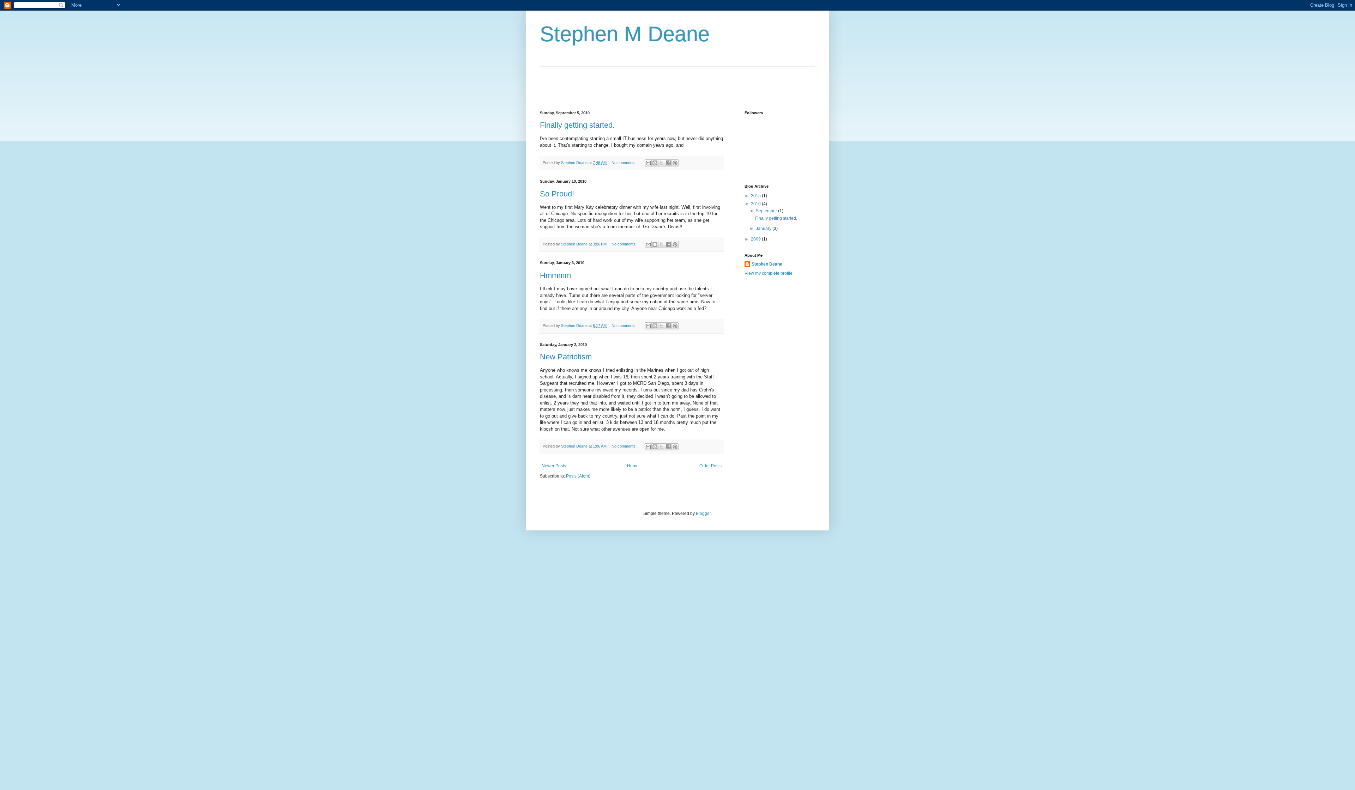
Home (633, 465)
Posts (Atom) (578, 476)
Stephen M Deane (625, 34)
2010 (756, 203)
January (764, 228)
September (767, 210)
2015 (756, 195)
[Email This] (648, 162)
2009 (756, 239)
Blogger (703, 513)
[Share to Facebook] (668, 162)
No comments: (625, 162)
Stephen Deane (767, 264)
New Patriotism (566, 356)
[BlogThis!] (654, 162)
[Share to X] (661, 162)
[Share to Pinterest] (675, 162)
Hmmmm (555, 275)
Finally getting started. (577, 125)
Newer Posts (554, 465)
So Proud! (557, 193)
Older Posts (710, 465)
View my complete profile (769, 273)
